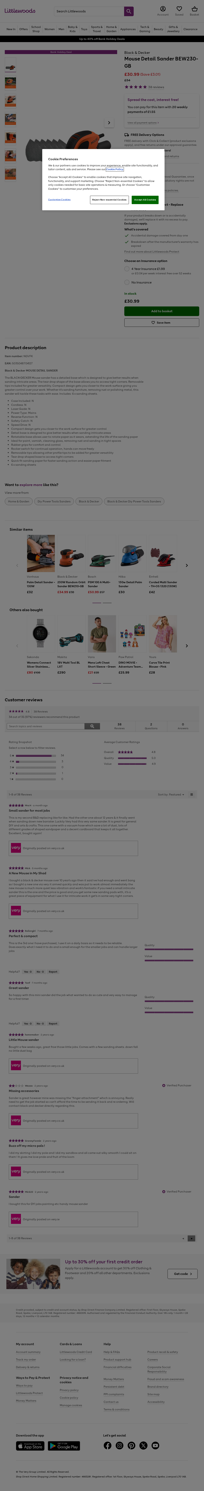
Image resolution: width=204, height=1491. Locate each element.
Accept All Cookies (145, 199)
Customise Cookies (59, 199)
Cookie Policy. (115, 169)
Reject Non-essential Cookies (109, 199)
